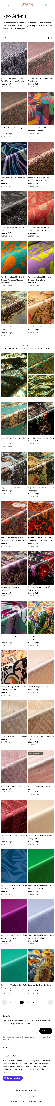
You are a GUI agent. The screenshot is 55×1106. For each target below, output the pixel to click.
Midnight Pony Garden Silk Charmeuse (10, 590)
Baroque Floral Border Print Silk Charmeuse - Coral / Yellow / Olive (13, 540)
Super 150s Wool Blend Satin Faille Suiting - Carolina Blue (41, 938)
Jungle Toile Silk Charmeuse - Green (12, 329)
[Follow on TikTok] (34, 1096)
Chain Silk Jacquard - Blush (38, 688)
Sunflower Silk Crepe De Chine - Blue (40, 988)
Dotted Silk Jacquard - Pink (11, 788)
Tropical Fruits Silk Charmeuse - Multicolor (40, 640)
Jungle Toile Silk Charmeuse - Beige (41, 328)
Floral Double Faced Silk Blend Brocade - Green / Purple (39, 280)
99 (44, 1002)
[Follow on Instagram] (21, 1096)
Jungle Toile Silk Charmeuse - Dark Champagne (41, 491)
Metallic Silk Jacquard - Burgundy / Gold (14, 839)
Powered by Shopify (36, 1101)
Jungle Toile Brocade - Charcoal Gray (12, 230)
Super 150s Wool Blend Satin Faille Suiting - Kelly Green (41, 888)
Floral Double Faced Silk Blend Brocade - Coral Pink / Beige (39, 230)
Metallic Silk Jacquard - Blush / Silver (39, 789)
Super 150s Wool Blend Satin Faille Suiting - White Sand (41, 839)
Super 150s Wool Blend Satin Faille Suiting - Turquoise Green (14, 988)
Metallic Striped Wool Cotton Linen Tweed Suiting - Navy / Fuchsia (14, 81)
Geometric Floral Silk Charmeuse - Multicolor (13, 640)
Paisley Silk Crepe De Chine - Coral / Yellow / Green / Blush (14, 689)
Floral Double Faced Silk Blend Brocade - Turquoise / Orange (12, 280)
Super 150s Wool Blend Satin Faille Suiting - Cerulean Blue (14, 888)
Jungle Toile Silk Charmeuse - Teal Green (13, 441)
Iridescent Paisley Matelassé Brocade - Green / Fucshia (38, 180)
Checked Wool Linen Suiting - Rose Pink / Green (41, 81)
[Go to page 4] (50, 1002)
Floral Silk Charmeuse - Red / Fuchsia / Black (39, 590)
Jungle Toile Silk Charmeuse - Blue (13, 489)
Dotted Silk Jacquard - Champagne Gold (41, 739)
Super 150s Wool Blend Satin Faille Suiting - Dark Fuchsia (14, 938)
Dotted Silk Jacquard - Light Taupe (14, 738)
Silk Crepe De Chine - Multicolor (40, 129)
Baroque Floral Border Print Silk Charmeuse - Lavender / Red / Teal (41, 540)
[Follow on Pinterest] (27, 1096)
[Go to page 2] (4, 1002)
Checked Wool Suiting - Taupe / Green (12, 131)
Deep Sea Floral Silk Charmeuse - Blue (13, 180)
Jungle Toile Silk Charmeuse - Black (41, 440)
